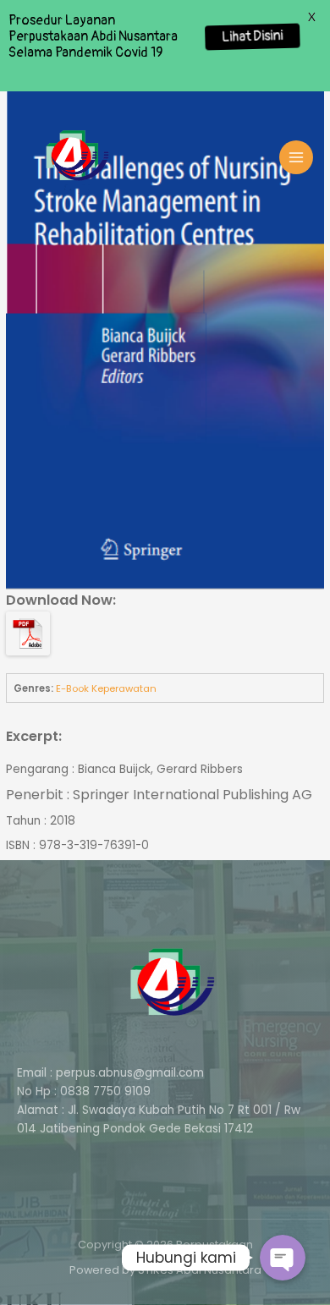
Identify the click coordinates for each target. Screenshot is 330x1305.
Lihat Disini (252, 36)
